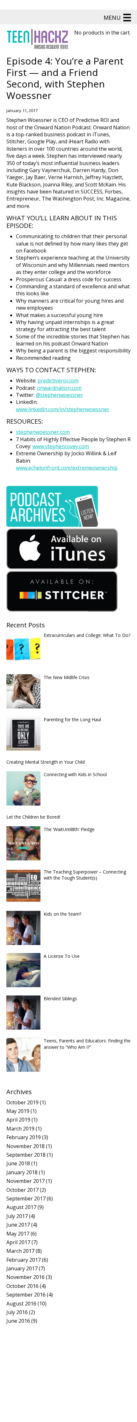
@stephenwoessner (59, 394)
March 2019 (20, 1128)
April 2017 (18, 1242)
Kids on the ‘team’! (62, 914)
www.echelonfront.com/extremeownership (67, 467)
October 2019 (22, 1102)
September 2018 (26, 1154)
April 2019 (18, 1119)
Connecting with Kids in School (75, 774)
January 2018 (22, 1172)
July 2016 (17, 1312)
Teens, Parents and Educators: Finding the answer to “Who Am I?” (87, 1044)
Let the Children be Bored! (33, 817)
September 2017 (26, 1198)
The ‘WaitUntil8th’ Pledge (69, 829)
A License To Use (62, 956)
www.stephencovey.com (60, 446)
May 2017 (17, 1233)
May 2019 (17, 1111)
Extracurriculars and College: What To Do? (87, 635)
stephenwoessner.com (43, 431)
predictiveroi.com (58, 380)
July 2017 (17, 1216)
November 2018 (25, 1146)
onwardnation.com (59, 387)
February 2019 (23, 1137)
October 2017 (22, 1189)
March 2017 (20, 1250)
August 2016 (21, 1303)
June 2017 (18, 1224)
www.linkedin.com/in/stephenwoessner (62, 409)
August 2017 (21, 1207)
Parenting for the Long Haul (72, 719)
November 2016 (25, 1277)
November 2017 (25, 1180)
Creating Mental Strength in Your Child (45, 762)
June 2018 (18, 1163)
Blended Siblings (60, 998)
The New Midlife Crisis (67, 677)
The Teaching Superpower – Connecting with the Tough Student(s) (85, 875)
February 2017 (23, 1259)
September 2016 (26, 1294)
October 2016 (22, 1286)
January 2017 (22, 1268)
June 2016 (18, 1320)
